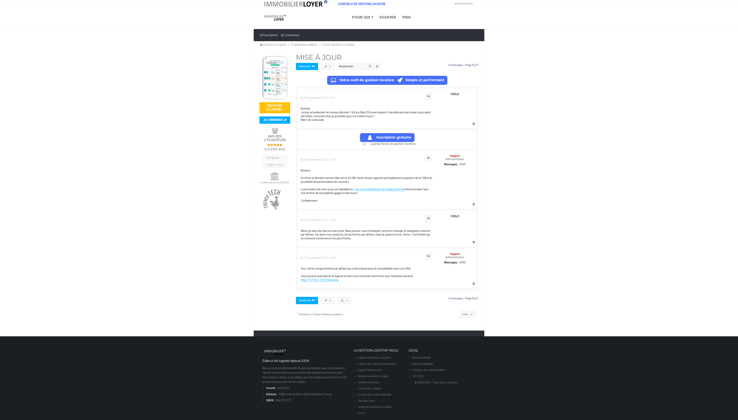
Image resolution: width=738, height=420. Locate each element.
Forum (362, 413)
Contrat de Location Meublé (374, 394)
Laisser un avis (275, 164)
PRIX (406, 17)
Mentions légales (422, 363)
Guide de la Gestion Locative (374, 406)
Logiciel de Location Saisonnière (377, 363)
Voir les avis (273, 157)
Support (455, 155)
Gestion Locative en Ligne (373, 376)
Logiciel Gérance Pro (370, 370)
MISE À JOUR (319, 57)
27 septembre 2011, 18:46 (319, 257)
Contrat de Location (369, 388)
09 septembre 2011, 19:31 (319, 97)
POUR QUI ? (362, 17)
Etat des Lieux (366, 400)
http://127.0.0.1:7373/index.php (320, 279)
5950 (462, 164)
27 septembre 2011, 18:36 (319, 219)
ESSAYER (388, 17)
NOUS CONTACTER (464, 4)
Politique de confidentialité (428, 370)
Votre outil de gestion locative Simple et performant (391, 80)
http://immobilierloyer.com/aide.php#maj (379, 189)
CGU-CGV (418, 376)
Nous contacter (421, 357)
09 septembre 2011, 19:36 (319, 159)
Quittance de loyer (369, 382)
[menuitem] (290, 35)
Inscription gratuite (393, 137)
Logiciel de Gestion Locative (374, 357)
